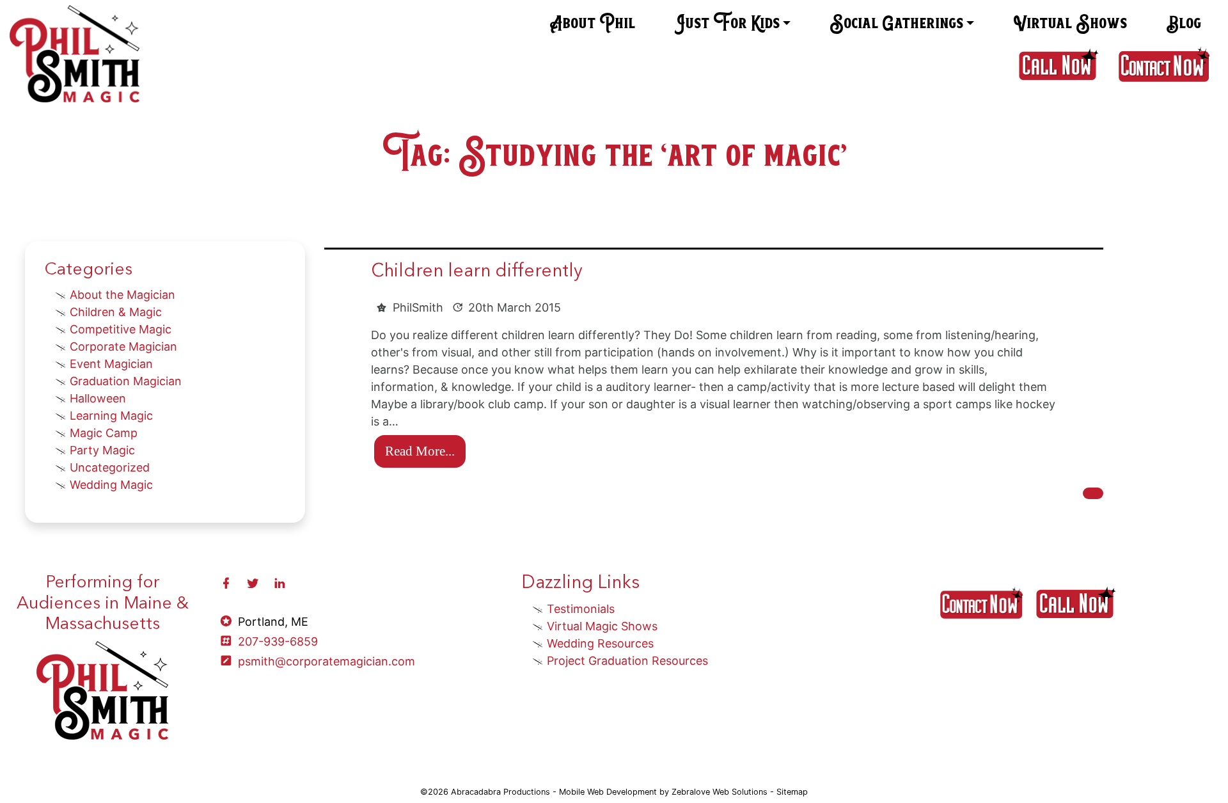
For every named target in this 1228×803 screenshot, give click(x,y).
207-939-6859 (278, 641)
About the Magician (122, 294)
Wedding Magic (111, 484)
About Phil (592, 23)
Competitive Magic (120, 329)
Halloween (98, 398)
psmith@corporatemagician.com (326, 661)
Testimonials (581, 609)
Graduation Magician (126, 381)
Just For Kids (727, 23)
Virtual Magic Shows (602, 626)
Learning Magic (111, 415)
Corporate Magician (123, 346)
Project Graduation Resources (627, 660)
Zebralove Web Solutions (719, 792)
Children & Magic (116, 312)
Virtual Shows (1070, 23)
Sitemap (792, 792)
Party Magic (102, 450)
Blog (1183, 23)
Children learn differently (477, 272)
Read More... (420, 450)
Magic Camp (104, 433)
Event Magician (111, 363)
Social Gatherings (896, 23)
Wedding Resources (600, 643)
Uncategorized (110, 467)
